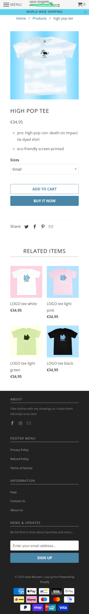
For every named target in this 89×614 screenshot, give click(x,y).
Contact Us (17, 501)
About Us (16, 510)
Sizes (14, 159)
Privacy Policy (19, 450)
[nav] (12, 4)
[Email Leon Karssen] (29, 423)
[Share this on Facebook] (34, 226)
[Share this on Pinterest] (42, 226)
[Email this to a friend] (50, 226)
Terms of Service (21, 468)
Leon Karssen (33, 577)
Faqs (13, 492)
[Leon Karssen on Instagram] (21, 423)
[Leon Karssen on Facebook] (12, 423)
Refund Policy (19, 459)
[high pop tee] (44, 65)
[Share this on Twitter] (25, 226)
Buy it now (44, 200)
